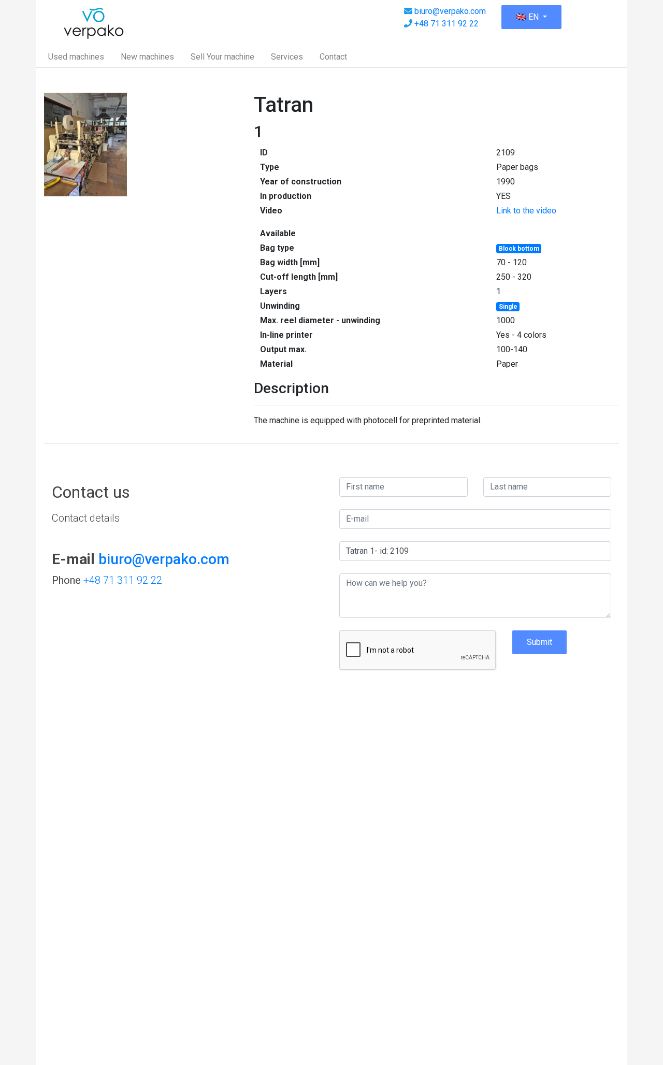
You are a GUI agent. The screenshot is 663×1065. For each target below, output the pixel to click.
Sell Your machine (222, 57)
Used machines (76, 57)
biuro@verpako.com (450, 11)
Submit (539, 642)
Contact (333, 57)
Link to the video (526, 210)
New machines (147, 57)
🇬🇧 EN (528, 17)
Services (287, 57)
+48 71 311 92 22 (446, 23)
